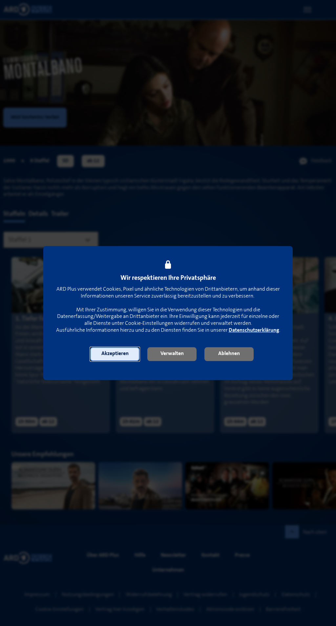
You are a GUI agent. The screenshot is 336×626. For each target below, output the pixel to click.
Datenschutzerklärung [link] (254, 330)
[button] (114, 354)
